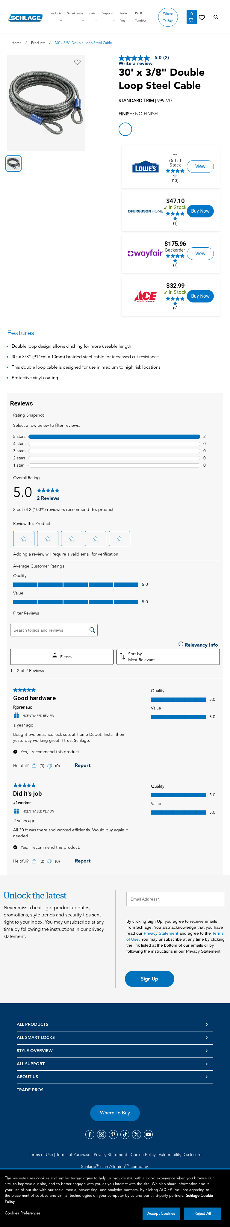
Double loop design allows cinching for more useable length (71, 347)
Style (92, 13)
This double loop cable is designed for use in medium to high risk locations (86, 367)
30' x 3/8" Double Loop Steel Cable (162, 79)
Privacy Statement (161, 933)
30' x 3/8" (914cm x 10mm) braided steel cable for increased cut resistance (85, 357)
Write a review (135, 63)
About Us (27, 1077)
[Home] (25, 18)
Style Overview (35, 1051)
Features (20, 333)
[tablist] (46, 163)
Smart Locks (75, 13)
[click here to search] (216, 17)
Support (107, 13)
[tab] (13, 163)
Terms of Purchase (74, 1155)
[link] (201, 17)
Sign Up (149, 979)
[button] (77, 62)
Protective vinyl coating (35, 378)
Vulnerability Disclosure (180, 1155)
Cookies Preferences (22, 1213)
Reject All (202, 1214)
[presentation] (115, 634)
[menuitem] (42, 1154)
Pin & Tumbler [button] (140, 17)
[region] (115, 1198)
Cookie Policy (144, 1155)
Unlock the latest (35, 895)
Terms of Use (41, 1155)
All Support (31, 1064)
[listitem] (125, 129)
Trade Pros (30, 1090)
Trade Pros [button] (123, 17)
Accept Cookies (161, 1214)
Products (55, 13)
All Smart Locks (36, 1037)
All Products (32, 1024)
